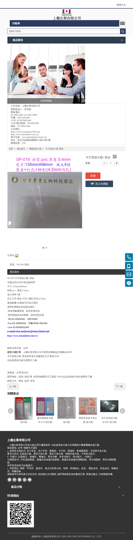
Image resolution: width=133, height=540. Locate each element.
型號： (13, 264)
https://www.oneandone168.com (25, 132)
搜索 (123, 31)
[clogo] (66, 14)
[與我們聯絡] (46, 74)
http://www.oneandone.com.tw (25, 134)
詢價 (93, 175)
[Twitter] (25, 480)
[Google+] (14, 480)
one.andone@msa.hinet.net (34, 137)
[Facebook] (9, 480)
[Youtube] (30, 480)
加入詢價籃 (101, 183)
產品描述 (14, 272)
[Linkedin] (20, 480)
